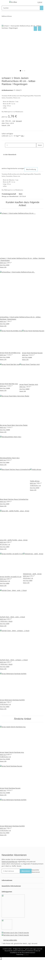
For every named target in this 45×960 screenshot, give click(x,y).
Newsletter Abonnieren (36, 871)
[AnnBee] (13, 2)
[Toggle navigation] (4, 2)
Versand (19, 121)
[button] (32, 2)
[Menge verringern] (3, 145)
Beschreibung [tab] (31, 169)
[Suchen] (41, 8)
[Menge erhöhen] (38, 149)
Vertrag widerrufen (10, 940)
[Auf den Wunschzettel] (39, 28)
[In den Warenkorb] (3, 23)
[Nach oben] (1, 958)
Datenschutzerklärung (9, 862)
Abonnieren (26, 871)
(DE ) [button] (22, 136)
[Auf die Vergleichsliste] (35, 28)
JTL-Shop (26, 954)
